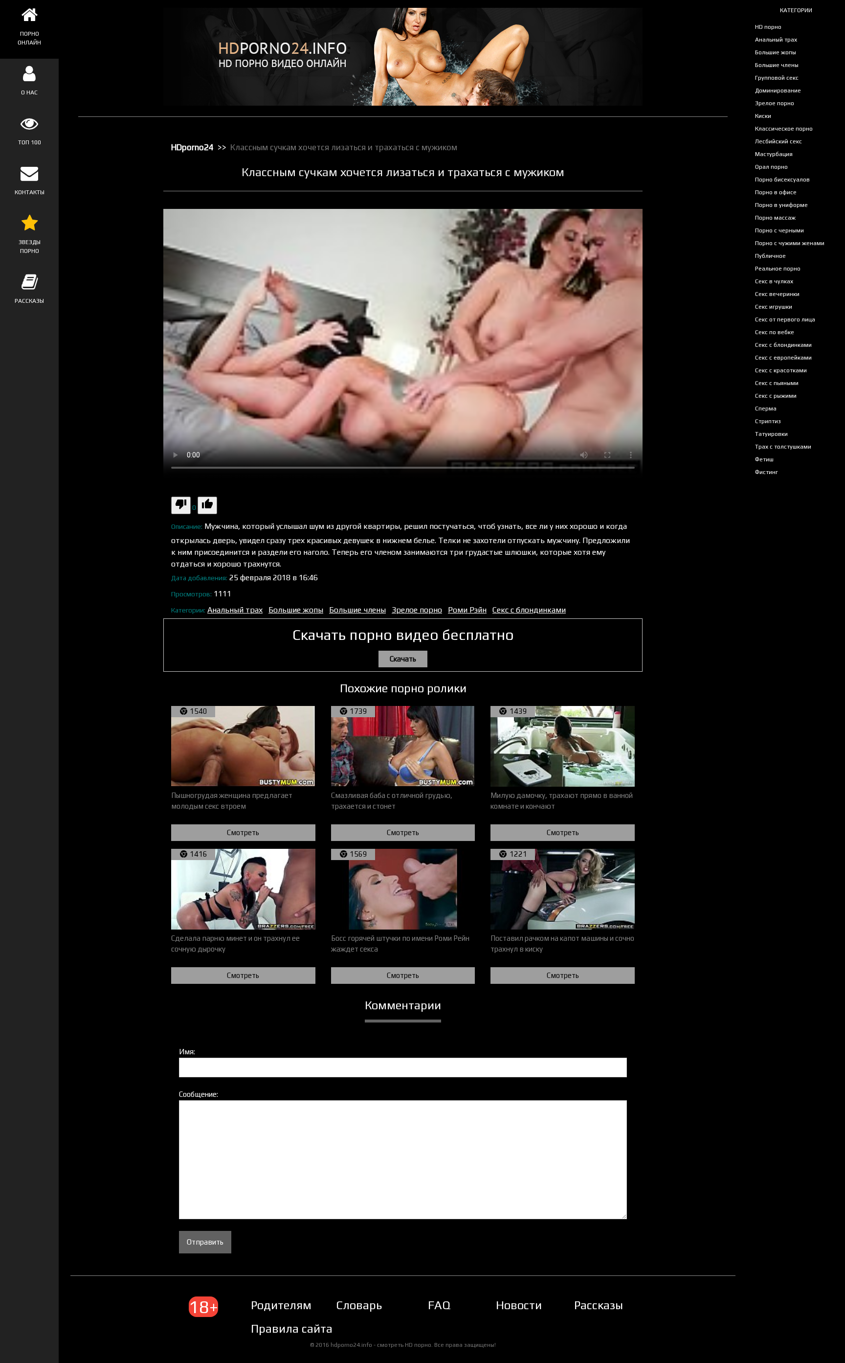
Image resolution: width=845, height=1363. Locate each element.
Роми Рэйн (467, 609)
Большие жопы (775, 52)
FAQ (439, 1305)
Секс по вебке (774, 332)
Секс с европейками (783, 357)
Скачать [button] (403, 659)
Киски (763, 116)
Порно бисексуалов (782, 179)
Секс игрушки (773, 306)
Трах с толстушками (783, 446)
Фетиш (764, 459)
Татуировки (771, 434)
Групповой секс (777, 77)
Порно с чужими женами (789, 243)
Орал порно (771, 166)
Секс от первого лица (785, 319)
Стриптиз (768, 421)
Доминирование (778, 90)
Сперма (766, 408)
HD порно (768, 26)
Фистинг (766, 472)
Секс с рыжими (776, 395)
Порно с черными (779, 230)
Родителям (281, 1305)
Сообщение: (198, 1094)
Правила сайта (292, 1328)
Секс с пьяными (777, 383)
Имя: (187, 1051)
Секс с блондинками (783, 344)
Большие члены (777, 65)
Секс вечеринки (777, 294)
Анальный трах (776, 39)
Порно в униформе (781, 205)
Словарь (359, 1305)
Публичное (770, 255)
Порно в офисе (776, 192)
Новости (519, 1305)
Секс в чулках (774, 281)
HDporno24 (192, 147)
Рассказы (598, 1305)
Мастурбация (774, 154)
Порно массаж (775, 217)
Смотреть (243, 832)
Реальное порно (778, 268)
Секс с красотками (781, 370)
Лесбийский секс (778, 141)
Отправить (205, 1242)
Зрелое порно (774, 103)
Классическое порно (784, 128)
